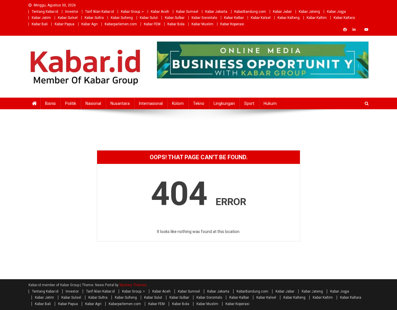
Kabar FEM (152, 24)
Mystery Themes (132, 285)
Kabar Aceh (160, 12)
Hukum (270, 103)
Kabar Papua (64, 24)
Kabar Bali (40, 24)
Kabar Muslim (202, 24)
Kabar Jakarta (216, 12)
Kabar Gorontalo (204, 18)
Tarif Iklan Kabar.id (99, 12)
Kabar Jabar (282, 12)
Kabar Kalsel (261, 18)
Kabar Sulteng (122, 18)
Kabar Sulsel (68, 18)
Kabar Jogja (336, 12)
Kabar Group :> (132, 12)
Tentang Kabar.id (45, 12)
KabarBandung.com (250, 12)
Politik (70, 103)
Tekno (198, 103)
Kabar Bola (176, 24)
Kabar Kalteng (289, 18)
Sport (249, 103)
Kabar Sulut (149, 18)
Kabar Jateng (309, 12)
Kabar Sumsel (187, 12)
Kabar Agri (89, 24)
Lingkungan (224, 103)
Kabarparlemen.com (121, 24)
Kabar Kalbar (234, 18)
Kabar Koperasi (232, 24)
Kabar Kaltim (317, 18)
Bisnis (50, 103)
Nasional (93, 103)
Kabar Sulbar (175, 18)
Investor (71, 12)
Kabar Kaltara (344, 18)
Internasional (151, 103)
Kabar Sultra (94, 18)
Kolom (178, 103)
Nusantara (120, 103)
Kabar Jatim (41, 18)
